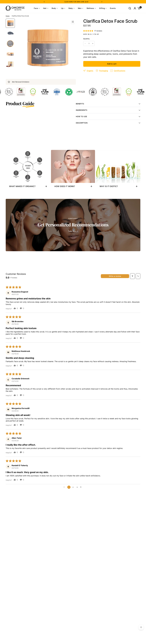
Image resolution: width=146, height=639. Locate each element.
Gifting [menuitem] (102, 8)
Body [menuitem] (54, 8)
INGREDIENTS (81, 110)
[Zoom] (72, 21)
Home (7, 16)
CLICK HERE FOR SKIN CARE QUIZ (62, 2)
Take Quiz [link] (72, 231)
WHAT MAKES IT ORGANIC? (22, 186)
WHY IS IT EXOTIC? (109, 186)
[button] (88, 31)
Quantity (86, 39)
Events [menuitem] (113, 8)
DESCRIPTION (81, 123)
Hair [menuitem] (45, 8)
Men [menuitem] (79, 8)
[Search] (130, 8)
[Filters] (132, 276)
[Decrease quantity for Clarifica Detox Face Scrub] (85, 43)
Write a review (115, 276)
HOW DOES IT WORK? (64, 186)
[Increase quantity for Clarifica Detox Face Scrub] (93, 43)
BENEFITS (80, 104)
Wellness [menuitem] (90, 8)
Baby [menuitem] (71, 8)
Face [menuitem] (36, 8)
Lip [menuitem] (62, 8)
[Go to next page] (81, 487)
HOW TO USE (81, 116)
